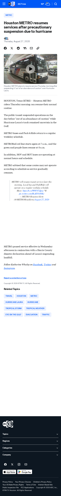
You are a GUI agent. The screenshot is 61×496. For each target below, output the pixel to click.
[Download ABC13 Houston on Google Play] (24, 472)
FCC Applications (27, 487)
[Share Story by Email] (31, 48)
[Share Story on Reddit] (18, 48)
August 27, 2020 (42, 199)
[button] (4, 4)
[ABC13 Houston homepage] (11, 4)
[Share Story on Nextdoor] (24, 48)
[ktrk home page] (8, 424)
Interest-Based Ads (45, 485)
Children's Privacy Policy (42, 482)
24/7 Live (22, 4)
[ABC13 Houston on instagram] (19, 464)
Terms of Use (31, 485)
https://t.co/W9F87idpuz (33, 190)
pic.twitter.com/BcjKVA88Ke (31, 193)
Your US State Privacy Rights (13, 485)
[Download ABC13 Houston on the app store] (9, 472)
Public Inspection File (11, 487)
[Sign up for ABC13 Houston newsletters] (26, 464)
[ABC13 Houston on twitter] (12, 464)
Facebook (38, 264)
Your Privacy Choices (23, 482)
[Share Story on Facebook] (5, 48)
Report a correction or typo (15, 278)
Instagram (9, 268)
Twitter (47, 264)
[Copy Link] (37, 48)
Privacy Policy (8, 482)
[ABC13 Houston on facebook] (5, 464)
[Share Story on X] (11, 48)
